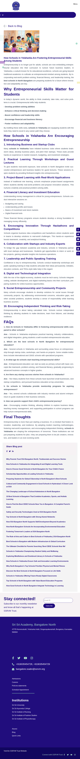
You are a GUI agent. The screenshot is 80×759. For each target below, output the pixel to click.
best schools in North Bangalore (50, 167)
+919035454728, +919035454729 (33, 664)
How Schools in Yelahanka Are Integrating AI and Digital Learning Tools (34, 464)
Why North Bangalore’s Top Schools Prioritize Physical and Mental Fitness (35, 566)
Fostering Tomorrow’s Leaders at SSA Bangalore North (28, 531)
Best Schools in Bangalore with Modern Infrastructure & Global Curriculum (35, 541)
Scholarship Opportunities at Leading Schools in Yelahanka (29, 474)
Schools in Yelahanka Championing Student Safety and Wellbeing (32, 551)
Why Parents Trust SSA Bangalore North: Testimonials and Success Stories (36, 459)
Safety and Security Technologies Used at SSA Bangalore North (31, 512)
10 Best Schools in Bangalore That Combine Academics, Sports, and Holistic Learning (36, 498)
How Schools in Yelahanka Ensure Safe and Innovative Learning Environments (37, 561)
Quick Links (16, 736)
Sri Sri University (18, 705)
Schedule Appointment (20, 690)
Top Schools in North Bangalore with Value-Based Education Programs (34, 581)
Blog (13, 732)
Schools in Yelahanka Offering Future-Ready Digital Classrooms (31, 576)
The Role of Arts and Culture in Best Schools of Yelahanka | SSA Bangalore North (38, 536)
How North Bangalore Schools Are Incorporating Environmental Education (35, 527)
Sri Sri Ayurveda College (21, 708)
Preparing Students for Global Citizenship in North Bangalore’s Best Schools (36, 479)
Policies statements (19, 686)
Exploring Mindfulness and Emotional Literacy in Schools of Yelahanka (34, 556)
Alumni (14, 729)
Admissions (16, 679)
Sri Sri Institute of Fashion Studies (24, 715)
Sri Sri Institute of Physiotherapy (24, 719)
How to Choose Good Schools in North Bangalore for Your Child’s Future (35, 469)
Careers (15, 682)
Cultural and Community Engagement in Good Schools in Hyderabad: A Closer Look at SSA (39, 485)
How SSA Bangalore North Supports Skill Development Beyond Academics (36, 522)
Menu (75, 4)
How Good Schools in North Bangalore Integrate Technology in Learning (35, 586)
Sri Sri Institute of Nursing (21, 712)
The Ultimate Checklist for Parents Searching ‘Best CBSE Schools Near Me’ (36, 546)
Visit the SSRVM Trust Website (15, 751)
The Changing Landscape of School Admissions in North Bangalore (33, 491)
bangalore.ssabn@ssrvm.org (30, 669)
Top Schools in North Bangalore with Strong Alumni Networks (30, 517)
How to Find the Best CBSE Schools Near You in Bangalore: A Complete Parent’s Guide (38, 505)
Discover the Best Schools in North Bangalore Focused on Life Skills (33, 571)
